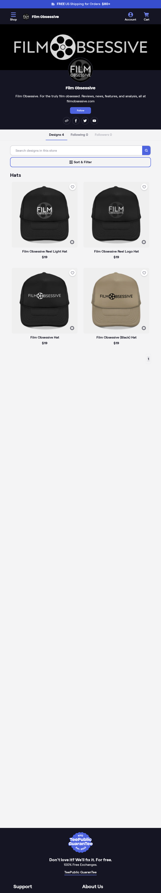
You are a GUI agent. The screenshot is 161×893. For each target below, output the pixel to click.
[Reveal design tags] (72, 242)
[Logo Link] (26, 16)
